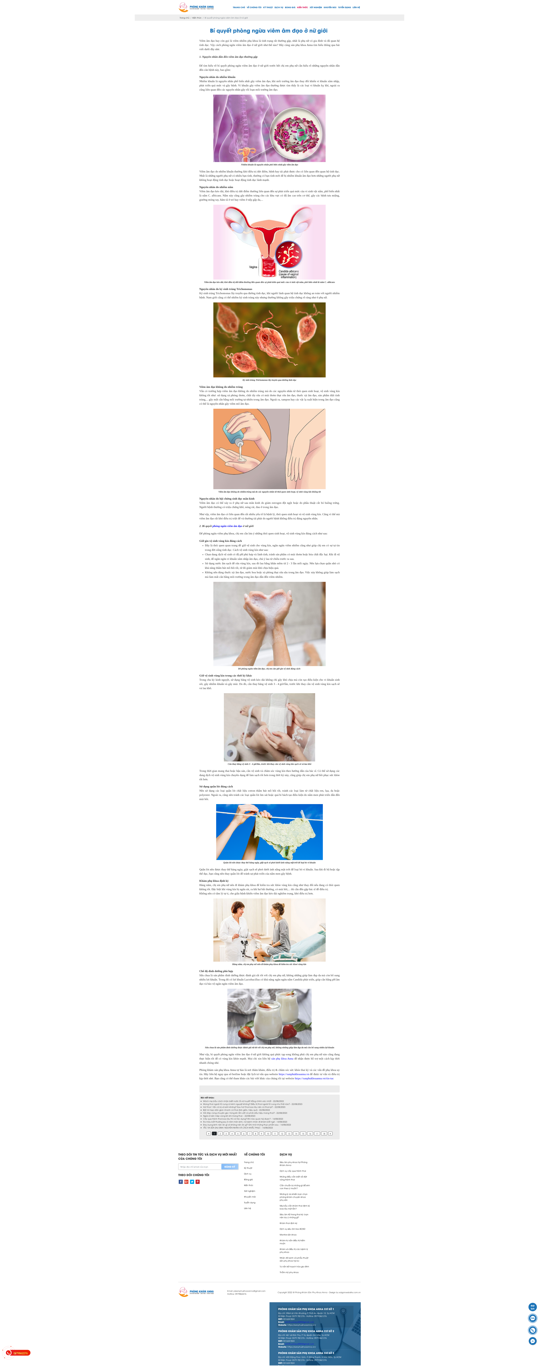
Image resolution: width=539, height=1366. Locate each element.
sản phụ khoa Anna (281, 1058)
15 (303, 1133)
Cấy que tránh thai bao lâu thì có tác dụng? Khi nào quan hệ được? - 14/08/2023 (243, 1118)
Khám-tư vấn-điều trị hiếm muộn (292, 1242)
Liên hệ (356, 7)
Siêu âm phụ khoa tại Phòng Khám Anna (293, 1163)
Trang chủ (239, 7)
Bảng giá (290, 7)
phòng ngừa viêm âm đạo (227, 526)
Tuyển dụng (344, 7)
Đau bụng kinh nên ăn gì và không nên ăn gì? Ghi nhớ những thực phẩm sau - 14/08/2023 (247, 1124)
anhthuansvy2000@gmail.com (299, 1322)
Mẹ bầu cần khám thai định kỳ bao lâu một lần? (295, 1207)
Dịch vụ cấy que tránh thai (293, 1170)
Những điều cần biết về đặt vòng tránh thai (293, 1178)
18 (324, 1133)
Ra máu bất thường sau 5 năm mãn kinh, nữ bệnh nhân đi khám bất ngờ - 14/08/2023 (245, 1121)
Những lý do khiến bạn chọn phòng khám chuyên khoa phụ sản (294, 1197)
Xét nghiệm (316, 7)
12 (282, 1133)
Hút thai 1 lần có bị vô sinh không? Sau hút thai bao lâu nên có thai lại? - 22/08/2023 (244, 1107)
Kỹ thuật (268, 7)
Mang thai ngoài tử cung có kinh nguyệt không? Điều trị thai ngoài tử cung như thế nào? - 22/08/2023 (252, 1104)
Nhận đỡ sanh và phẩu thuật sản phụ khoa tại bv (294, 1259)
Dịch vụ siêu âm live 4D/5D (292, 1228)
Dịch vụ (279, 7)
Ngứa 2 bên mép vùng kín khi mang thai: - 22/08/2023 (229, 1115)
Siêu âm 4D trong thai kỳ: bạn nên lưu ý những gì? (294, 1216)
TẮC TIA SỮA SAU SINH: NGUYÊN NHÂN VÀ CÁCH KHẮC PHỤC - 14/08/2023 (238, 1127)
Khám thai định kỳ (288, 1223)
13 (289, 1133)
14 (296, 1133)
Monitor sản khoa (288, 1234)
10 (268, 1133)
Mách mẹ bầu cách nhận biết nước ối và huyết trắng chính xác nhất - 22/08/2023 (243, 1101)
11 (275, 1133)
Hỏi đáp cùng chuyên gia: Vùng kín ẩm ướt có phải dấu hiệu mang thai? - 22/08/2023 (245, 1112)
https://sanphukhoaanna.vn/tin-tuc (314, 1078)
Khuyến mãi (330, 7)
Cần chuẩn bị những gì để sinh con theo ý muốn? (295, 1187)
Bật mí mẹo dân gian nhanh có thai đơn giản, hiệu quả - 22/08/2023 (236, 1109)
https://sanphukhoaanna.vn (294, 1074)
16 (310, 1133)
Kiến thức (302, 7)
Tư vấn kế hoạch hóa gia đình (294, 1266)
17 (317, 1133)
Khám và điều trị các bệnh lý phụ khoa (294, 1250)
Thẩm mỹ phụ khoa (289, 1272)
